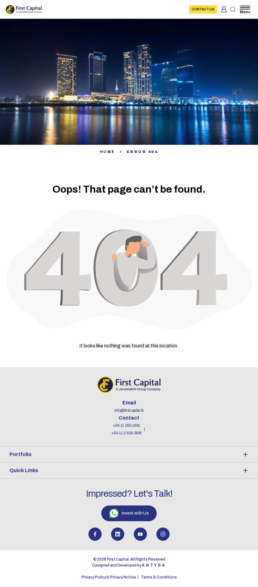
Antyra (154, 565)
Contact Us (203, 9)
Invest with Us (135, 513)
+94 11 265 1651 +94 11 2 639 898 (126, 429)
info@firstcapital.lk (129, 410)
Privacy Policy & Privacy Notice (108, 577)
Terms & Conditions (159, 577)
